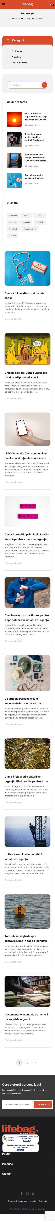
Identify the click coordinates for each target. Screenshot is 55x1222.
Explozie (12, 222)
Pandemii (13, 229)
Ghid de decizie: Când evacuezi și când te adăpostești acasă (26, 375)
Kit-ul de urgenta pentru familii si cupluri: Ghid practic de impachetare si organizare (36, 137)
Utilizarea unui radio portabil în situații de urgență (24, 857)
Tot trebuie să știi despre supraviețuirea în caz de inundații (26, 938)
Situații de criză (19, 62)
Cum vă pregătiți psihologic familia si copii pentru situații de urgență (27, 537)
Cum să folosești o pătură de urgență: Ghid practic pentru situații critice (27, 779)
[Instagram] (28, 1193)
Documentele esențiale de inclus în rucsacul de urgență (27, 1017)
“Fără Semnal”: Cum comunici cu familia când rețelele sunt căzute (26, 456)
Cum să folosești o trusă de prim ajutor (34, 176)
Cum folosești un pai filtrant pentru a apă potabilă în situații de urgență (27, 618)
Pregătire (16, 57)
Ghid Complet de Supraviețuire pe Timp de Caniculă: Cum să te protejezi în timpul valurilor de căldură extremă (35, 116)
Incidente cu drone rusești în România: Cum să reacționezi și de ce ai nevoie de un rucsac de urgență (35, 157)
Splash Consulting (36, 1209)
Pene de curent (29, 229)
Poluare (12, 236)
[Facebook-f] (22, 1193)
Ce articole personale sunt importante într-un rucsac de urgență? (23, 701)
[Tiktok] (33, 1193)
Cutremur (40, 215)
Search (44, 85)
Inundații (39, 222)
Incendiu (26, 222)
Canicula (13, 215)
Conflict (26, 215)
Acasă (15, 18)
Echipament (17, 51)
